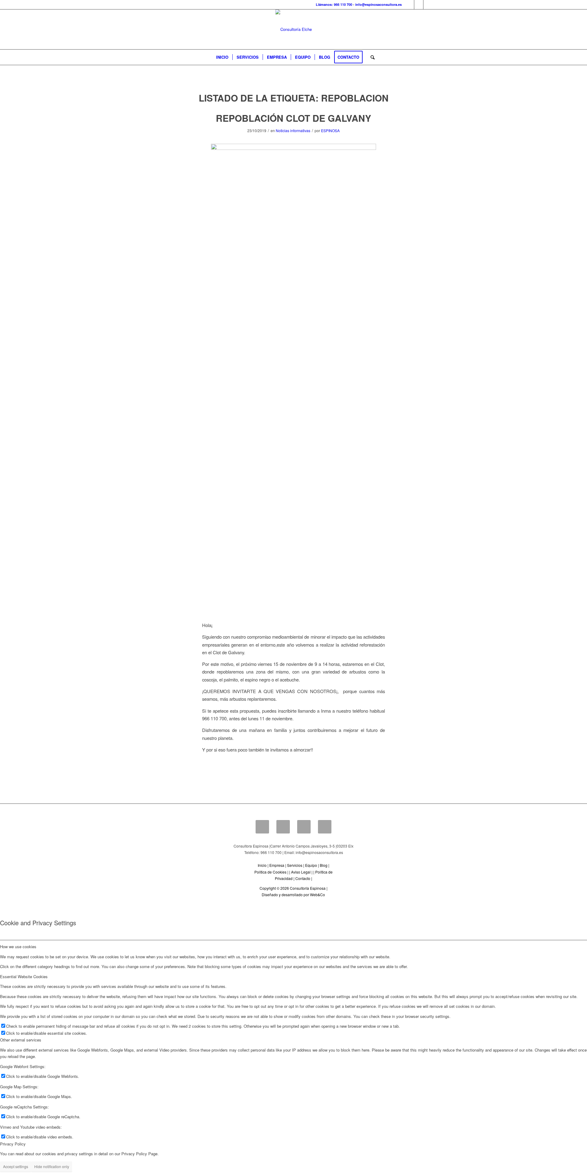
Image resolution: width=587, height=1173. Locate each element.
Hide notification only (51, 1166)
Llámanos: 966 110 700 (334, 4)
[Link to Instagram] (428, 4)
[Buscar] (371, 57)
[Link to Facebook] (409, 4)
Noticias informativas (293, 130)
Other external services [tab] (20, 1040)
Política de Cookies (270, 871)
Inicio (262, 865)
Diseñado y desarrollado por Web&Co (293, 894)
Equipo (311, 865)
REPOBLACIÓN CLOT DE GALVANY (293, 117)
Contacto (302, 878)
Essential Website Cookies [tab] (24, 976)
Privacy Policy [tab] (13, 1144)
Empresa (276, 865)
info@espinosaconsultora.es (378, 4)
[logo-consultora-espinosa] (293, 29)
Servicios (294, 865)
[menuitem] (222, 57)
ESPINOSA (330, 130)
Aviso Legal (301, 871)
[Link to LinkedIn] (418, 4)
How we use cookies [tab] (18, 946)
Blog (323, 865)
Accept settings (15, 1166)
